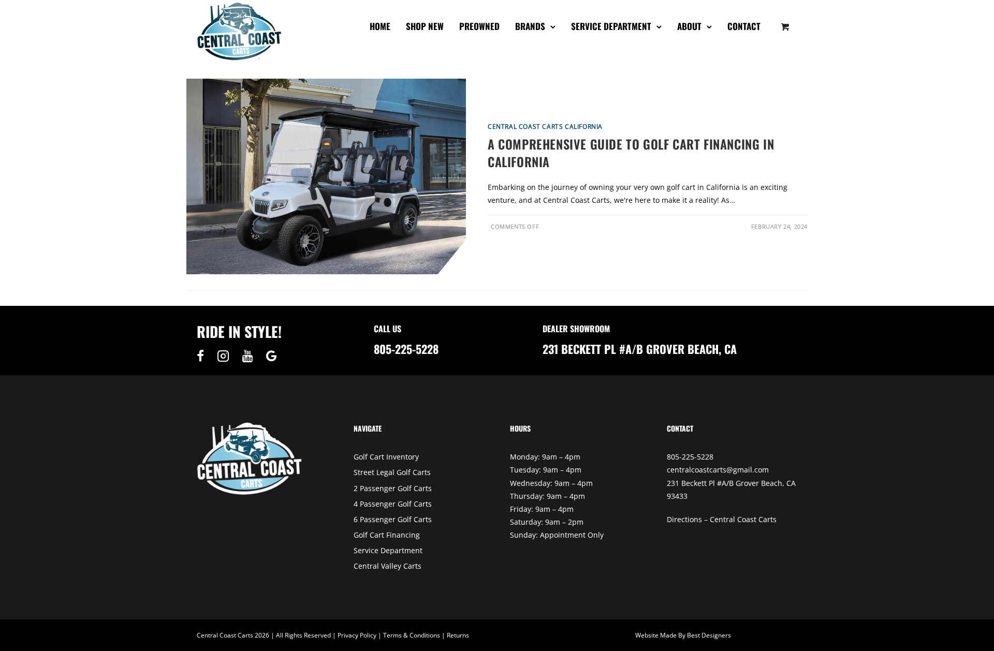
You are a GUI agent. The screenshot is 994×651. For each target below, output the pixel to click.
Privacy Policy (357, 635)
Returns (458, 635)
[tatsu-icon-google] (271, 356)
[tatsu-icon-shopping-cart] (785, 26)
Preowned (479, 26)
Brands (530, 26)
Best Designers (709, 635)
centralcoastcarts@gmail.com (718, 470)
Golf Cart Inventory (386, 457)
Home (380, 26)
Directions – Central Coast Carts (722, 519)
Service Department (611, 26)
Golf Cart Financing (387, 535)
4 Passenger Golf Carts (393, 504)
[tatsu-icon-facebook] (203, 356)
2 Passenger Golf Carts (393, 488)
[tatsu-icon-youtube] (250, 356)
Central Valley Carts (387, 566)
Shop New (425, 26)
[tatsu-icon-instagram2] (226, 356)
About (689, 26)
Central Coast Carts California (545, 126)
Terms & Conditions (411, 635)
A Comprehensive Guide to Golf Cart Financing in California (631, 153)
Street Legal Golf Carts (392, 472)
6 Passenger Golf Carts (393, 519)
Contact (744, 26)
